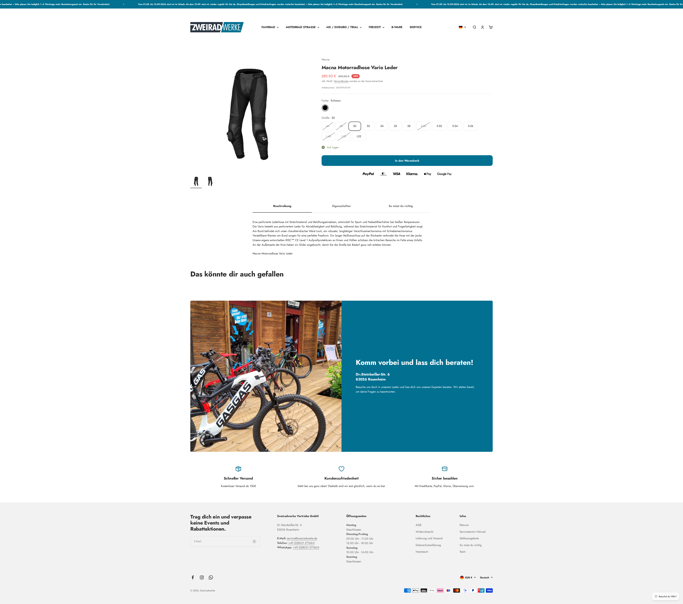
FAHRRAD (268, 27)
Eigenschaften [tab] (341, 206)
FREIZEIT (375, 27)
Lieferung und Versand (429, 538)
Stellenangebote (469, 538)
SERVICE (416, 27)
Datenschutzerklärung (428, 545)
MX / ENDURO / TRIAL (342, 27)
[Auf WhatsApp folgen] (210, 577)
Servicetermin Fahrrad (473, 532)
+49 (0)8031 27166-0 (301, 543)
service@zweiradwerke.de (302, 538)
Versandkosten (341, 81)
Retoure (464, 525)
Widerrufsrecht (424, 532)
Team (462, 552)
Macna (326, 59)
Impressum (422, 552)
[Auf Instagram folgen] (201, 577)
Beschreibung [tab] (282, 206)
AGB (418, 525)
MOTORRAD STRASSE (301, 27)
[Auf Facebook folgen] (192, 577)
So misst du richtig (471, 545)
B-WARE (397, 27)
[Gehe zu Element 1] (196, 182)
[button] (462, 27)
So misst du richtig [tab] (401, 206)
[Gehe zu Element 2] (210, 182)
